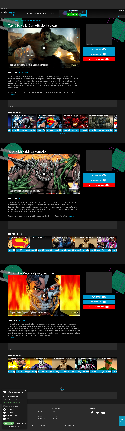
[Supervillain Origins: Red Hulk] (75, 121)
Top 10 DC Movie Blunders (105, 359)
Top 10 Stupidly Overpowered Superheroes (46, 116)
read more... (12, 94)
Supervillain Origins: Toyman (105, 237)
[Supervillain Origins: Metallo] (19, 363)
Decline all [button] (20, 423)
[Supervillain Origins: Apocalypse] (101, 121)
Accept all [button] (8, 423)
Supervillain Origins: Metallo (17, 359)
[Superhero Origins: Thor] (24, 121)
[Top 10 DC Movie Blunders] (108, 363)
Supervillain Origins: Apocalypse (98, 116)
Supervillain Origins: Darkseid (61, 237)
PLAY (83, 14)
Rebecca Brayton (23, 72)
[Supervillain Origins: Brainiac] (86, 363)
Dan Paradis (22, 320)
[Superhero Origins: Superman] (19, 242)
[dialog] (14, 409)
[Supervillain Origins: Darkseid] (63, 242)
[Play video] (44, 48)
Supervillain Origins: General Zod (84, 237)
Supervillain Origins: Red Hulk (72, 116)
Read (30, 130)
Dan (19, 199)
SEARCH (122, 16)
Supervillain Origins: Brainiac (83, 359)
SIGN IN (122, 10)
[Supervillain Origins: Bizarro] (41, 242)
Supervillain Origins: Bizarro (39, 237)
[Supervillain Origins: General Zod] (86, 242)
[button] (60, 133)
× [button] (25, 390)
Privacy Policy (15, 399)
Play (22, 130)
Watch (14, 130)
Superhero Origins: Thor (19, 116)
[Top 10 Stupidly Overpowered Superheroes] (49, 121)
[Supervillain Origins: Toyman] (108, 242)
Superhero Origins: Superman (17, 237)
